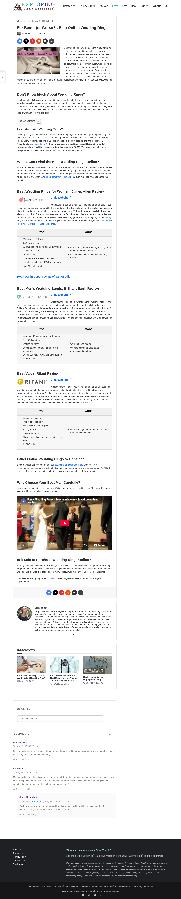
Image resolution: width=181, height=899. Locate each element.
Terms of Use (19, 860)
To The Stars (87, 6)
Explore (103, 6)
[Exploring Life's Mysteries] (34, 6)
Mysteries (69, 6)
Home (22, 21)
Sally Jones (27, 34)
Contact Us (18, 853)
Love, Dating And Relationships (41, 21)
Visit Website (60, 197)
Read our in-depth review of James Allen (44, 276)
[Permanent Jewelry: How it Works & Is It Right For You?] (31, 664)
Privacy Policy (19, 857)
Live (124, 6)
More (145, 6)
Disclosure (18, 864)
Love (115, 6)
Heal (133, 6)
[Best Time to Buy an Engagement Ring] (97, 665)
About (157, 6)
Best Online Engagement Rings (68, 465)
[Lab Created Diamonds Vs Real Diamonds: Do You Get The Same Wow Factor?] (64, 664)
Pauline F (36, 801)
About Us (17, 849)
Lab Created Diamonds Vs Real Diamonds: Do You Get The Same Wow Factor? (64, 678)
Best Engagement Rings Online (59, 177)
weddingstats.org (37, 144)
